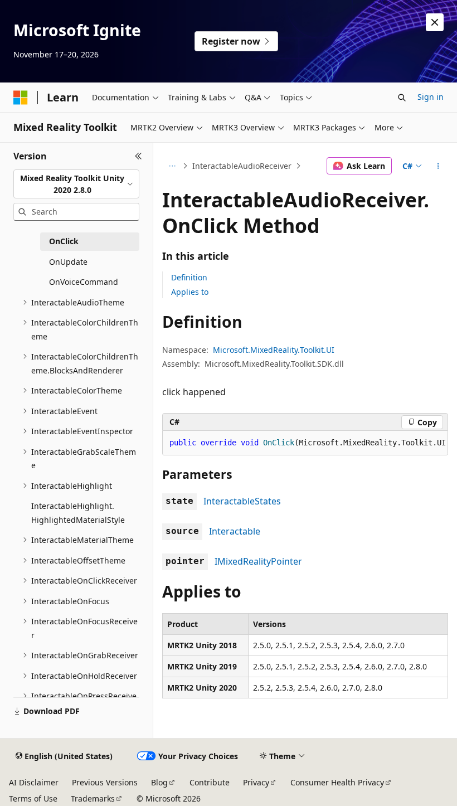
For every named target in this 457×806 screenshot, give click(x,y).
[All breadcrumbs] (172, 166)
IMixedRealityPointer (258, 561)
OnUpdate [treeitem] (68, 261)
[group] (305, 443)
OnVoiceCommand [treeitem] (83, 281)
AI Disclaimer (34, 782)
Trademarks (93, 798)
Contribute (209, 782)
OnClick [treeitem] (64, 241)
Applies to (189, 292)
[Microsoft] (20, 97)
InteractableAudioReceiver (241, 166)
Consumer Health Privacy (337, 782)
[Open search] (402, 98)
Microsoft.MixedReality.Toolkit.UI (273, 349)
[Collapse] (138, 156)
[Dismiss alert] (435, 22)
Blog (159, 782)
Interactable (234, 531)
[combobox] (76, 184)
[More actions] (438, 166)
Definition (189, 277)
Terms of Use (33, 798)
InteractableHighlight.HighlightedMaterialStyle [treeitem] (78, 513)
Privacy (256, 782)
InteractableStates (242, 501)
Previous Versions (105, 782)
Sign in (430, 96)
